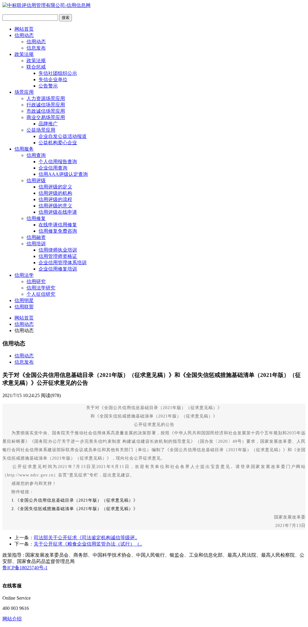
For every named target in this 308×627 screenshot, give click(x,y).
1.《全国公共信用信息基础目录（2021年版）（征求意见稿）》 (74, 500)
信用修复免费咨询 (57, 231)
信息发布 (36, 47)
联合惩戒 (36, 66)
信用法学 (24, 275)
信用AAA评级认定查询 (63, 174)
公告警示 (48, 85)
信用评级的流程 (55, 199)
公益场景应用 (40, 130)
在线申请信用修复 (57, 224)
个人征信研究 (40, 294)
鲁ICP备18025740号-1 (25, 567)
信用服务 (24, 148)
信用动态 (24, 35)
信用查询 (36, 155)
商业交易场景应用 (45, 117)
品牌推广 (48, 123)
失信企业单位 (52, 79)
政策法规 (24, 54)
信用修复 (36, 218)
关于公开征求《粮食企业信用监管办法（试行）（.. (88, 543)
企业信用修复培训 (57, 268)
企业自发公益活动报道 (62, 136)
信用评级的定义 (55, 186)
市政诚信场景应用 (45, 111)
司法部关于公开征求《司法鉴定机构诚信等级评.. (85, 537)
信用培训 (36, 243)
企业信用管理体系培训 (62, 262)
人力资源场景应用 (45, 98)
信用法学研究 (40, 287)
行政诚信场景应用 (45, 104)
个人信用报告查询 (57, 161)
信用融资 (36, 237)
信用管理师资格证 (57, 256)
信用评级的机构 (55, 193)
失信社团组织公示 (57, 73)
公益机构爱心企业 (57, 142)
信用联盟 (24, 306)
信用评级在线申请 (57, 212)
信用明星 (24, 300)
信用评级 (36, 180)
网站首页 (24, 29)
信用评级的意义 (55, 205)
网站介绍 (12, 618)
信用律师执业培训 (57, 249)
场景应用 (24, 92)
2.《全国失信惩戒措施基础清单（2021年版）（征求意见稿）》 (70, 508)
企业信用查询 (52, 167)
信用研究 (36, 281)
